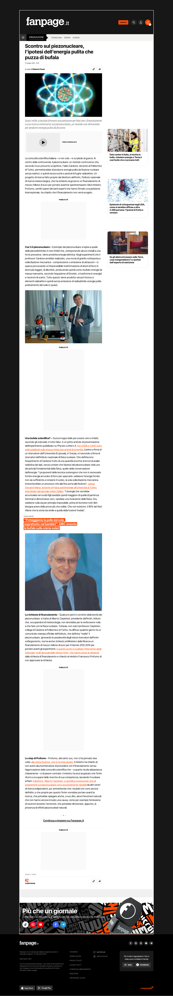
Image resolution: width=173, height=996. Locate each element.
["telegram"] (63, 924)
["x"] (48, 924)
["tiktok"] (25, 924)
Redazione (74, 974)
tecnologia (56, 37)
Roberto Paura (38, 69)
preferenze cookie (77, 978)
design (67, 37)
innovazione (36, 37)
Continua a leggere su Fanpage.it (63, 820)
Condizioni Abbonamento (80, 969)
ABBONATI (123, 22)
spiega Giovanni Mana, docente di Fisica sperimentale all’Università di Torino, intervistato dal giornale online (61, 487)
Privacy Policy (76, 961)
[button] (99, 69)
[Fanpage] (29, 943)
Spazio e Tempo (30, 874)
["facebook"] (56, 924)
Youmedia (74, 952)
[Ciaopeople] (146, 989)
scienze (76, 37)
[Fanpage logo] (44, 22)
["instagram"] (33, 924)
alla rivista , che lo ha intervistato (52, 762)
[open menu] (23, 37)
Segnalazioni (75, 956)
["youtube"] (40, 924)
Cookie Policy (75, 965)
